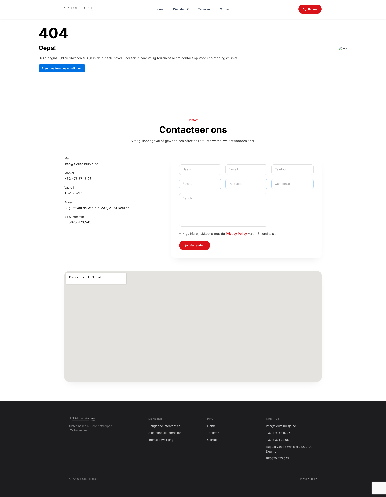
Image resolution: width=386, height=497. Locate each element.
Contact (225, 9)
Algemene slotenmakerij (165, 433)
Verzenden (197, 245)
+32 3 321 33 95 (77, 193)
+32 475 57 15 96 (77, 179)
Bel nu (312, 9)
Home (159, 9)
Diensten (179, 9)
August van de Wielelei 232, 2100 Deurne (96, 208)
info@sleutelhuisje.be (81, 164)
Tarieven (204, 9)
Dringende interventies (164, 426)
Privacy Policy (236, 234)
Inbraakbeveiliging (160, 440)
